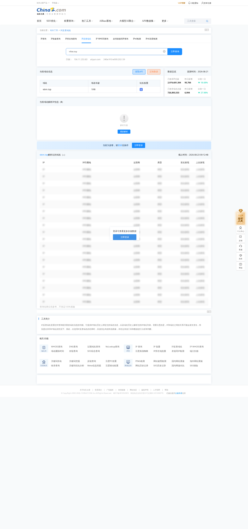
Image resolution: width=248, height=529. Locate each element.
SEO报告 (194, 365)
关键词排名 (56, 361)
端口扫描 (194, 351)
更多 (164, 21)
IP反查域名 (65, 30)
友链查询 (73, 351)
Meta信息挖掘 (94, 365)
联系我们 (98, 390)
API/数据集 (147, 21)
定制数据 (154, 71)
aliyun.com (95, 59)
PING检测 (140, 361)
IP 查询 (138, 346)
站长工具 (54, 30)
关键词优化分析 (76, 365)
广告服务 (110, 390)
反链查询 (91, 361)
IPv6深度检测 (151, 39)
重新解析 (124, 131)
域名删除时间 (57, 351)
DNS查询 (73, 346)
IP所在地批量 (159, 351)
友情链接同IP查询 (120, 39)
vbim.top (44, 154)
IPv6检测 (137, 39)
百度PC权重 (111, 361)
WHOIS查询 (56, 346)
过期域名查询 (93, 346)
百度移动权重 (112, 365)
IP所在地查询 (71, 39)
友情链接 (121, 390)
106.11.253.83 (80, 59)
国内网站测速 (178, 361)
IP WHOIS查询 (102, 39)
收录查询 (55, 365)
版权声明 (144, 390)
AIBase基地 (105, 21)
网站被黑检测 (159, 361)
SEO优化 (51, 21)
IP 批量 (156, 346)
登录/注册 (207, 3)
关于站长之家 (85, 390)
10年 (93, 89)
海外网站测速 (196, 361)
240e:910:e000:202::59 (114, 59)
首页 (39, 21)
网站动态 (133, 390)
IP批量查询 (55, 39)
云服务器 (178, 393)
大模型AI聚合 (126, 21)
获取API (139, 71)
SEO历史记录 (159, 365)
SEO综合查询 (93, 351)
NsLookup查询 (112, 346)
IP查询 (43, 39)
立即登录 (138, 145)
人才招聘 (156, 390)
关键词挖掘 (74, 361)
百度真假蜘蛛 (141, 351)
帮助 (166, 390)
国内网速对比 (178, 365)
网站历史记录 (141, 365)
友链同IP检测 (178, 351)
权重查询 (68, 21)
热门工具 (86, 21)
